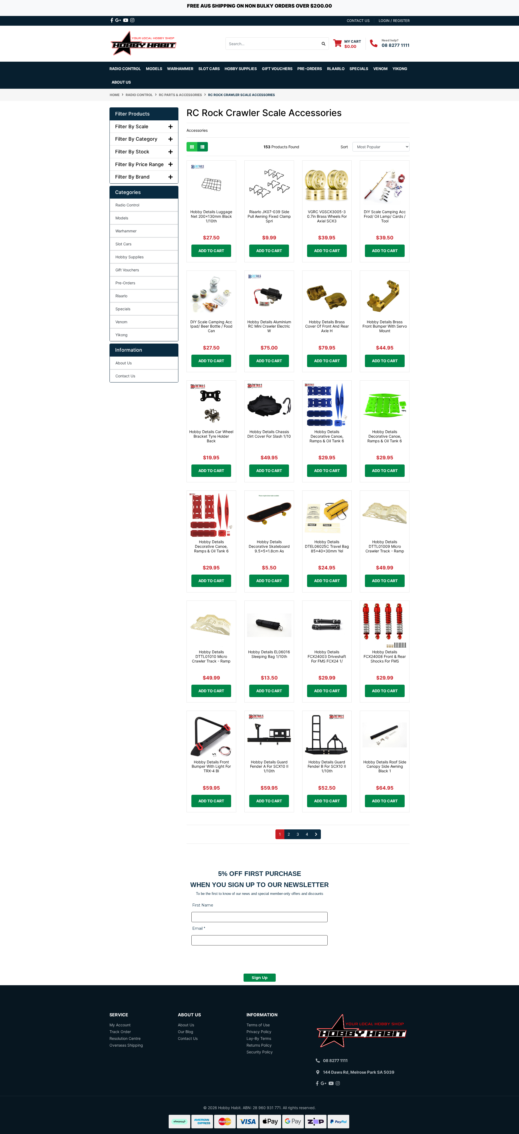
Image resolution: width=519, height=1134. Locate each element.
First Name (202, 905)
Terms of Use (258, 1025)
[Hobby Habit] (143, 43)
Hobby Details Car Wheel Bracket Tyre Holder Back (211, 436)
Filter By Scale (131, 126)
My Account (120, 1025)
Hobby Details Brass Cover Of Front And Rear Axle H (327, 326)
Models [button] (154, 68)
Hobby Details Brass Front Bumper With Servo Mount (384, 326)
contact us (358, 20)
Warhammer (180, 68)
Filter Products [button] (132, 114)
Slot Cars (123, 244)
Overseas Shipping (126, 1045)
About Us (121, 82)
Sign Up (260, 977)
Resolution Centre (125, 1038)
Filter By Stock (132, 151)
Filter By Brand (132, 177)
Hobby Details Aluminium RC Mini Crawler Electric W (269, 326)
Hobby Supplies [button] (241, 68)
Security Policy (260, 1052)
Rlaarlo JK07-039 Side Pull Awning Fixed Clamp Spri (269, 216)
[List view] (202, 146)
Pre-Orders (309, 68)
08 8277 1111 (396, 45)
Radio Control (127, 205)
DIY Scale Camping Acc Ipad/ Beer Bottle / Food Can (211, 326)
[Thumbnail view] (192, 146)
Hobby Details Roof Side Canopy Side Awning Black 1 (384, 766)
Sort (344, 146)
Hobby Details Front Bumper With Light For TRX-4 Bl (211, 766)
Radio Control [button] (125, 68)
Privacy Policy (259, 1031)
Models (121, 218)
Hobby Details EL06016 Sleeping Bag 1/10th (269, 654)
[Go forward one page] (316, 834)
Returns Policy (259, 1045)
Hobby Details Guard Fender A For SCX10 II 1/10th (269, 766)
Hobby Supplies (129, 257)
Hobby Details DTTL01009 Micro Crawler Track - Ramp (384, 546)
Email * (198, 928)
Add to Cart (211, 250)
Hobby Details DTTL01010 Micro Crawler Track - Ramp (211, 656)
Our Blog (185, 1031)
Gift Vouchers (277, 68)
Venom (380, 68)
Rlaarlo (336, 68)
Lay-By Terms (259, 1038)
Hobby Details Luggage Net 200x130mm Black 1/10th (211, 216)
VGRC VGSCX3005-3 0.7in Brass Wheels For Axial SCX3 (327, 216)
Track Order (120, 1031)
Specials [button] (359, 68)
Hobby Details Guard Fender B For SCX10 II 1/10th (327, 766)
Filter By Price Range (139, 164)
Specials (122, 308)
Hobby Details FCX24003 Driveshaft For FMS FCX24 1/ (327, 656)
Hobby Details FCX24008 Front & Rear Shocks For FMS (385, 656)
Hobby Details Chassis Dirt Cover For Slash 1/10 (269, 434)
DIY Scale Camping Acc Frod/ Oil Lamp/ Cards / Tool (385, 216)
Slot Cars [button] (209, 68)
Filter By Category (136, 139)
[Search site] (323, 43)
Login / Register (394, 20)
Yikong (399, 68)
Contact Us (125, 376)
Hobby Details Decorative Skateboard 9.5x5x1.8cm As (269, 546)
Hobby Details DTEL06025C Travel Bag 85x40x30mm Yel (327, 546)
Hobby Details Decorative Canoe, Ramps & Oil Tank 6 (327, 436)
